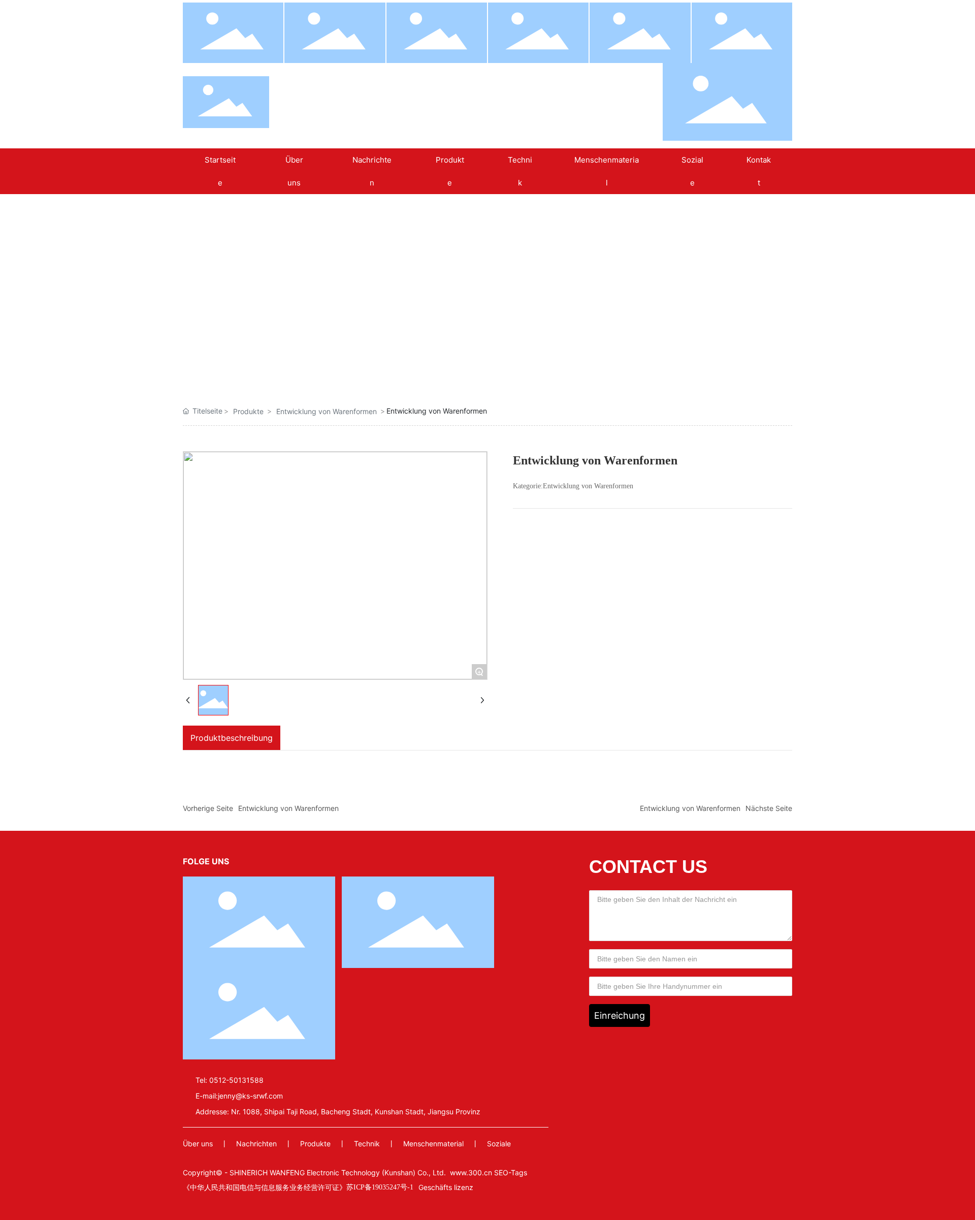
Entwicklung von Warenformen (617, 362)
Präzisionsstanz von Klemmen (272, 362)
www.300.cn (471, 1172)
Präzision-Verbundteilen (531, 362)
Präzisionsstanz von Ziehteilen (444, 362)
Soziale (499, 1143)
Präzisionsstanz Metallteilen (358, 362)
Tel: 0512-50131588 (230, 1080)
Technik (367, 1143)
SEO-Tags (510, 1172)
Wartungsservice (703, 358)
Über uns (198, 1143)
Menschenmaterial (433, 1143)
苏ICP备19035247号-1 (379, 1187)
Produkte (248, 411)
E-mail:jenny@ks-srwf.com (239, 1095)
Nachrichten (256, 1143)
